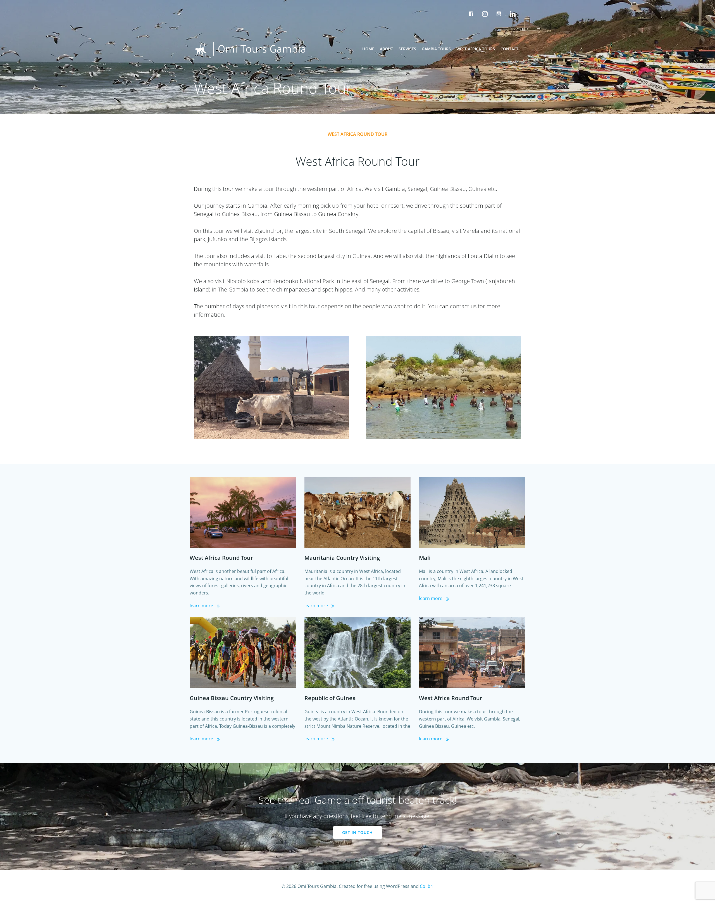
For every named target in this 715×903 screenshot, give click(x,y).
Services (407, 48)
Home (368, 48)
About (386, 48)
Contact (509, 48)
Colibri (426, 886)
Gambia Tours (436, 48)
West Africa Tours (475, 48)
